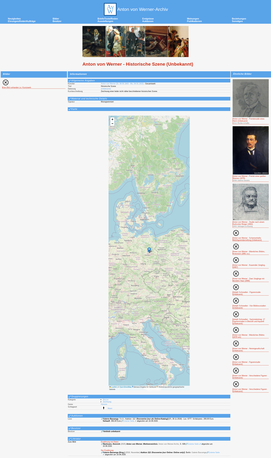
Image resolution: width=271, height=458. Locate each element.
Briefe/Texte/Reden (108, 19)
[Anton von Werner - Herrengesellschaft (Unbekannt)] (250, 341)
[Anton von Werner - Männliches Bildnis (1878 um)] (250, 328)
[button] (149, 250)
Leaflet (114, 387)
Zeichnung (107, 402)
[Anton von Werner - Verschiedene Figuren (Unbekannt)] (250, 368)
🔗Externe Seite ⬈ (128, 421)
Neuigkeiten (14, 19)
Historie (104, 404)
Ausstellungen (105, 21)
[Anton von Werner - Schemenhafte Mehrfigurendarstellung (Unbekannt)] (250, 231)
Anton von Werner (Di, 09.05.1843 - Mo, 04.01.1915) (122, 84)
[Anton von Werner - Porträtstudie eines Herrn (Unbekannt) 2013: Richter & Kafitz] (250, 80)
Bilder (56, 19)
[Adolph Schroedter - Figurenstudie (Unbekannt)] (250, 285)
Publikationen (194, 21)
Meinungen (193, 19)
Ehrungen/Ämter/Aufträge (22, 21)
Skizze (105, 400)
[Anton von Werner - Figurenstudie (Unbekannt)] (250, 355)
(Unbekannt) (106, 89)
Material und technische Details (89, 98)
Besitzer (57, 21)
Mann (110, 408)
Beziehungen (239, 19)
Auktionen (147, 21)
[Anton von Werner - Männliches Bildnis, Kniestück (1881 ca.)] (250, 244)
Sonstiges (237, 21)
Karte (74, 109)
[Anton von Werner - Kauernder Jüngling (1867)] (250, 258)
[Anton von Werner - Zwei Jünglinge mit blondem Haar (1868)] (250, 271)
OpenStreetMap (126, 387)
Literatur (76, 439)
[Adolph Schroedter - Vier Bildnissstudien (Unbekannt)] (250, 298)
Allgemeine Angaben (83, 80)
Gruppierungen (79, 396)
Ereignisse (148, 19)
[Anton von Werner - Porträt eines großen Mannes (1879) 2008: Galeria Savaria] (250, 127)
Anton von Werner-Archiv (142, 9)
